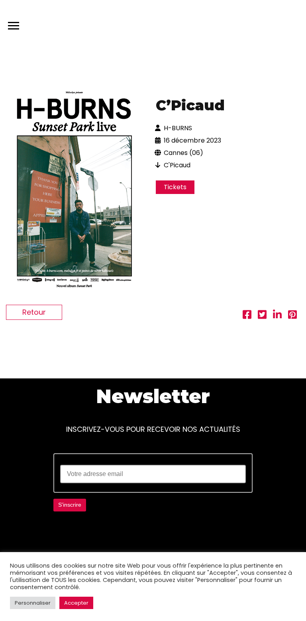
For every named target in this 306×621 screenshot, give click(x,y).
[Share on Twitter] (262, 316)
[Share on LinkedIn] (277, 316)
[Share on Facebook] (247, 316)
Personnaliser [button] (33, 603)
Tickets (175, 187)
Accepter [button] (76, 603)
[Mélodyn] (262, 24)
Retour (34, 312)
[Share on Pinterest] (292, 316)
